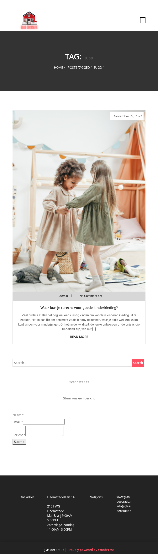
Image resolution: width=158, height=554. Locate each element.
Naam (18, 415)
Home (58, 67)
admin (63, 296)
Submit (19, 442)
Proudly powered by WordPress (90, 550)
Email (18, 422)
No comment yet (91, 296)
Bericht (19, 435)
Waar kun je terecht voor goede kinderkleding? (79, 307)
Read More (79, 337)
